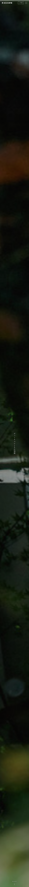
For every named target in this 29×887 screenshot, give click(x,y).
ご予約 (21, 2)
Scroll (14, 881)
